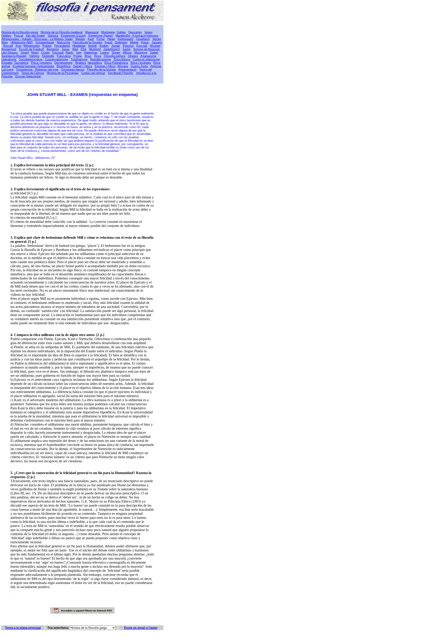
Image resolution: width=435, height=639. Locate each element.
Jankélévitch (111, 49)
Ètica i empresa (41, 62)
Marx (4, 42)
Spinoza (53, 35)
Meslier (80, 39)
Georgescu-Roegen (14, 56)
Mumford (95, 49)
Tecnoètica (21, 62)
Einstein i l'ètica (105, 66)
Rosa (97, 56)
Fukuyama (64, 56)
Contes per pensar (93, 73)
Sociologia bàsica (72, 69)
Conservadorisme (56, 59)
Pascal (18, 35)
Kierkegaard (125, 39)
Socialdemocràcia (30, 59)
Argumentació (127, 69)
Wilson (127, 52)
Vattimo (34, 56)
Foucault (58, 52)
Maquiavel (92, 32)
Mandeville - (123, 35)
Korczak (141, 46)
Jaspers (157, 42)
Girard (25, 52)
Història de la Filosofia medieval (61, 32)
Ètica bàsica (122, 59)
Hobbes (6, 35)
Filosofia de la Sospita (87, 42)
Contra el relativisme (146, 59)
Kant (91, 39)
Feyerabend (62, 46)
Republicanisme (100, 59)
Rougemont (8, 49)
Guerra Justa (139, 66)
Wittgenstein (31, 46)
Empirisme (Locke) (73, 35)
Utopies (133, 56)
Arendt (92, 46)
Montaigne (108, 32)
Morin (35, 52)
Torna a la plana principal (23, 627)
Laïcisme (7, 69)
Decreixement (63, 62)
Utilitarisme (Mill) (22, 42)
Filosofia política (114, 56)
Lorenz (104, 52)
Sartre (126, 49)
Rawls (69, 52)
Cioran (45, 52)
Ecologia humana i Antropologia (33, 66)
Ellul (83, 49)
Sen (78, 52)
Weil (75, 49)
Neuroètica (95, 62)
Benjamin (53, 49)
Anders (104, 46)
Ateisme (155, 66)
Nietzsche (63, 42)
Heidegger (79, 46)
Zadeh (154, 52)
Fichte (101, 39)
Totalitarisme (79, 59)
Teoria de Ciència (32, 73)
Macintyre (140, 52)
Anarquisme (148, 56)
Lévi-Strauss (9, 52)
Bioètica (80, 62)
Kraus (145, 42)
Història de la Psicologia (62, 73)
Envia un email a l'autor (140, 627)
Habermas (90, 52)
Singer (116, 52)
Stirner (156, 39)
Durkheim (121, 42)
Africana (122, 66)
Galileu (121, 32)
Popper (47, 46)
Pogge (77, 56)
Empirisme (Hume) (100, 35)
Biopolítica (63, 66)
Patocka (128, 46)
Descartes (135, 32)
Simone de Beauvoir (147, 49)
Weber (134, 42)
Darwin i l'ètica (82, 66)
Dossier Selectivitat (28, 76)
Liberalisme (8, 59)
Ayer (18, 46)
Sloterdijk (48, 56)
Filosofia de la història (101, 69)
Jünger (115, 46)
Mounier (155, 46)
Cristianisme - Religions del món (37, 69)
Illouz (88, 56)
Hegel (111, 39)
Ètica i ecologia (140, 62)
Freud (109, 42)
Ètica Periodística (116, 62)
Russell (8, 46)
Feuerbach (143, 39)
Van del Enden (35, 35)
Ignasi (148, 32)
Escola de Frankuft (31, 49)
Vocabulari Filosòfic (120, 73)
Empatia (6, 62)
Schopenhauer (44, 42)
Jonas (66, 49)
